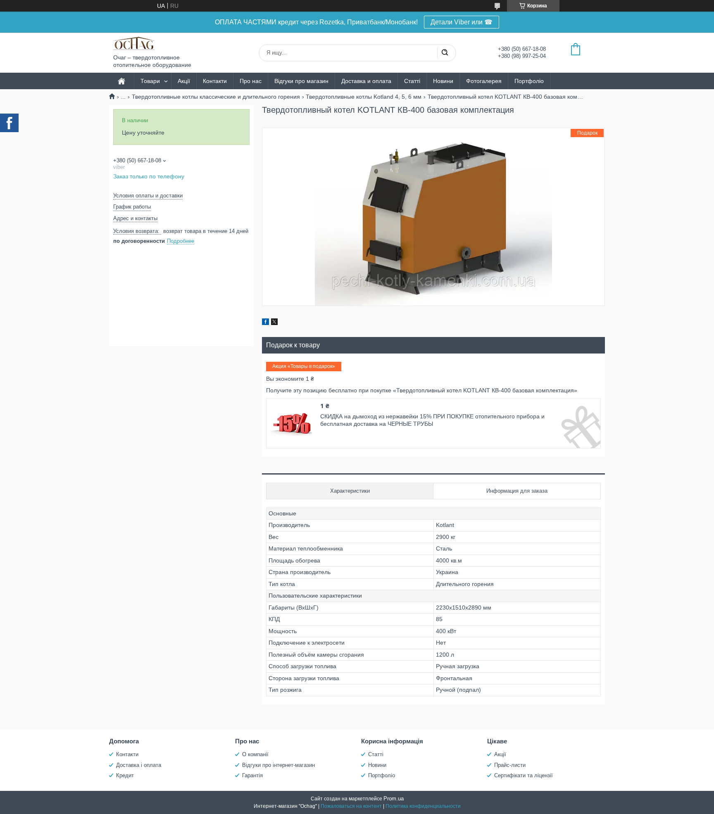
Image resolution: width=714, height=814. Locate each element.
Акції (184, 81)
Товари (150, 81)
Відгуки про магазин (301, 81)
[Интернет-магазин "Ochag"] (134, 43)
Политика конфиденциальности (423, 806)
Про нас (251, 81)
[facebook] (265, 323)
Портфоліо (529, 81)
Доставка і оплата (138, 765)
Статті (412, 81)
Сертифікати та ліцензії (523, 775)
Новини (443, 81)
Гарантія (252, 775)
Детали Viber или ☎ (462, 22)
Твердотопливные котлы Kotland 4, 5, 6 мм (363, 96)
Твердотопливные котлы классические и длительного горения (216, 96)
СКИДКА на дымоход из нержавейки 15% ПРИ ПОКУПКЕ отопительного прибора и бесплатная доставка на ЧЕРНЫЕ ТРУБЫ (432, 420)
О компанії (255, 754)
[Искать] (444, 53)
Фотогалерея (484, 81)
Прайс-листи (510, 765)
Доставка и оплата (366, 81)
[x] (274, 323)
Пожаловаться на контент (351, 806)
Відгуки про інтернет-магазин (278, 765)
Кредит (125, 775)
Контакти (215, 81)
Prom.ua (393, 798)
